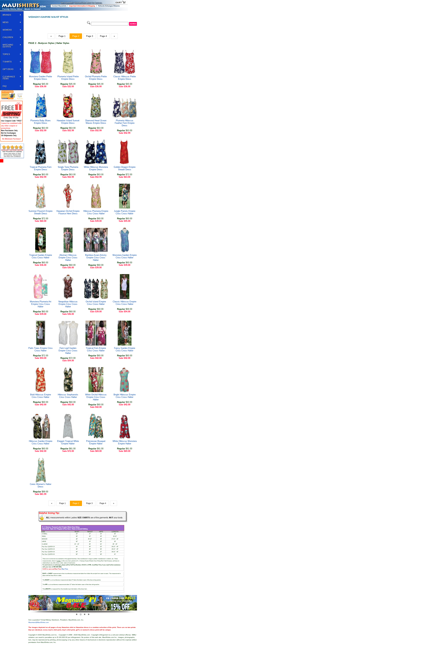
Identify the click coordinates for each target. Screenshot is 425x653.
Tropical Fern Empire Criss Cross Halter (96, 349)
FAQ (4, 86)
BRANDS (7, 15)
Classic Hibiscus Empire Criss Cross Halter (124, 302)
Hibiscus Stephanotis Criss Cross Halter (68, 395)
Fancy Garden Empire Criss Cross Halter (124, 349)
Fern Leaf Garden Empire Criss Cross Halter (68, 350)
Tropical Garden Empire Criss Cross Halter (40, 256)
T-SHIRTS (7, 62)
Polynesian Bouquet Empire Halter (95, 442)
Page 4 (103, 36)
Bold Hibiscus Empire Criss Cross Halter (40, 395)
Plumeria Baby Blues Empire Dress (40, 121)
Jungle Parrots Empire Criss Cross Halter (124, 212)
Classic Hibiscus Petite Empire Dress (124, 77)
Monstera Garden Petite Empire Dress (40, 77)
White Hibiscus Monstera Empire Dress (96, 168)
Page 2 (75, 36)
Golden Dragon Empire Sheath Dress (124, 168)
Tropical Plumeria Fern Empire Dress (40, 168)
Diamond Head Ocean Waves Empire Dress (95, 121)
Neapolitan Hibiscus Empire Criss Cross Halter (68, 304)
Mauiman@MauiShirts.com (38, 622)
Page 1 (62, 36)
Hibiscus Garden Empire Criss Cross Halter (40, 442)
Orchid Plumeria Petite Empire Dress (96, 77)
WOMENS (7, 30)
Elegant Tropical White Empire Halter (68, 442)
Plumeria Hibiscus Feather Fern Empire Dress (124, 123)
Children (8, 37)
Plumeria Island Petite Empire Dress (68, 77)
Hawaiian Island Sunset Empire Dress (68, 121)
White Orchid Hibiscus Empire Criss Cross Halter (96, 397)
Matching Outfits (8, 46)
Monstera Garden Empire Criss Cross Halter (125, 256)
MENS (5, 22)
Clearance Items (9, 78)
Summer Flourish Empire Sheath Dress (40, 212)
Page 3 (89, 36)
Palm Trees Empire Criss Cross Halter (40, 349)
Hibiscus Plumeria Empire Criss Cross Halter (95, 212)
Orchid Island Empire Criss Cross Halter (96, 302)
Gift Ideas (8, 69)
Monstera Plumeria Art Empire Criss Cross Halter (40, 304)
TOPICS (6, 54)
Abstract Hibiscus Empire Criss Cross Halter (68, 257)
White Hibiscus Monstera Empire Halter (125, 442)
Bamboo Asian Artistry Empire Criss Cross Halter (96, 257)
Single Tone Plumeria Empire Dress (68, 168)
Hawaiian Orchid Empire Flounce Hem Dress (68, 212)
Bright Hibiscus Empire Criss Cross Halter (125, 395)
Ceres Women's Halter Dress (40, 485)
